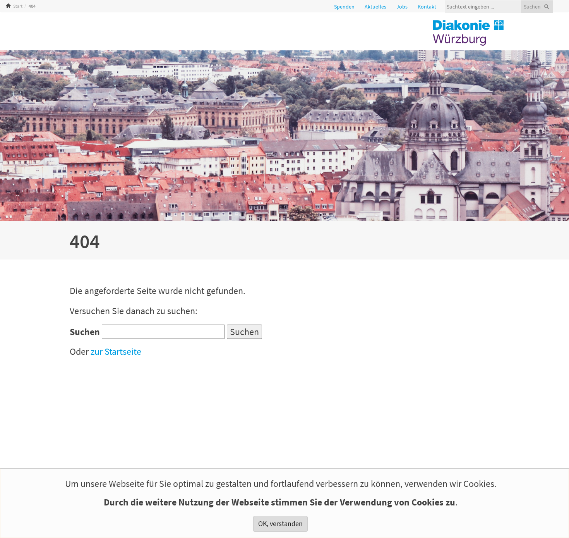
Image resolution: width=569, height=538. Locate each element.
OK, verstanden (280, 523)
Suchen (85, 332)
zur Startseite (116, 351)
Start (17, 6)
